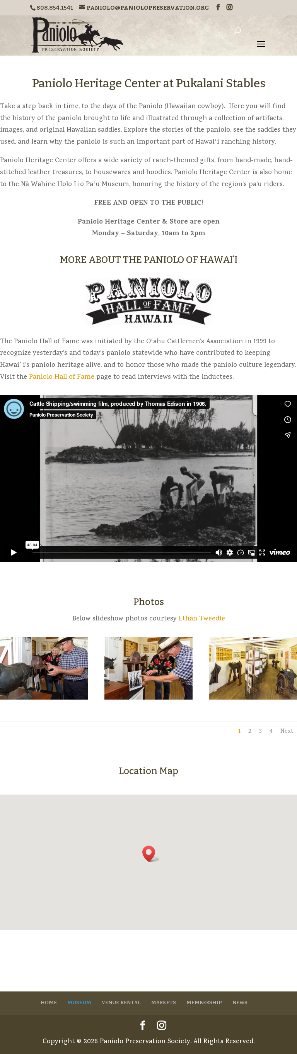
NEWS (240, 1003)
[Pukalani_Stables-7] (44, 698)
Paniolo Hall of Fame (61, 377)
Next (286, 731)
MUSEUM (79, 1003)
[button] (151, 853)
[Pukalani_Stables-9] (253, 698)
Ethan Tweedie (202, 619)
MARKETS (163, 1003)
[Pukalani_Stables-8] (148, 698)
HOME (49, 1003)
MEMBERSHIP (204, 1003)
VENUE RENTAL (121, 1003)
